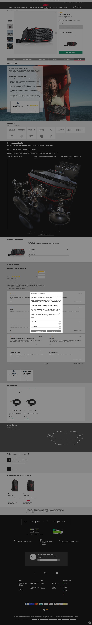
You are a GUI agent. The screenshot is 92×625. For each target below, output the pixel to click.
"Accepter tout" (45, 305)
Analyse (33, 321)
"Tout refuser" (33, 302)
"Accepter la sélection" (35, 311)
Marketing (33, 323)
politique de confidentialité (44, 315)
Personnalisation (34, 326)
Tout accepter (54, 331)
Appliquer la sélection (38, 331)
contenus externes (35, 328)
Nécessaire (34, 319)
